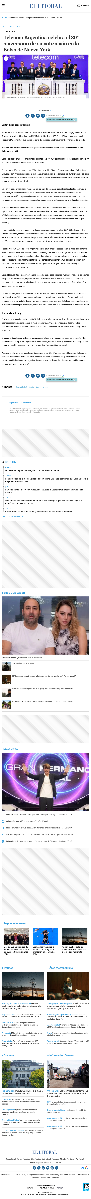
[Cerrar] (74, 119)
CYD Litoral (46, 1159)
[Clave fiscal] (86, 1190)
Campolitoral (11, 1159)
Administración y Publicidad (57, 1175)
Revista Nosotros (23, 1159)
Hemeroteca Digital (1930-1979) (13, 1175)
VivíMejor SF (80, 1159)
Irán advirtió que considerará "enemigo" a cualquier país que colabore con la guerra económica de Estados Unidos (43, 501)
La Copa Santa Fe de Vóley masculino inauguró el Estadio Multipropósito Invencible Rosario (44, 490)
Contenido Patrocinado (25, 387)
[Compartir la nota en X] (32, 116)
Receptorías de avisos (36, 1175)
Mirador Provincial (67, 1159)
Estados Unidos (42, 387)
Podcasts (55, 1159)
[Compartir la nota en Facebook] (27, 116)
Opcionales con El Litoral (41, 1178)
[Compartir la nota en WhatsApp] (37, 116)
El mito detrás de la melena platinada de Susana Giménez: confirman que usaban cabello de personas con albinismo (46, 478)
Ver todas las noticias (11, 517)
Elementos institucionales (79, 1175)
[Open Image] (6, 58)
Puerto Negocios (36, 1162)
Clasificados (36, 1159)
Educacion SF (55, 1162)
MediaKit (55, 1178)
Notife (46, 1162)
